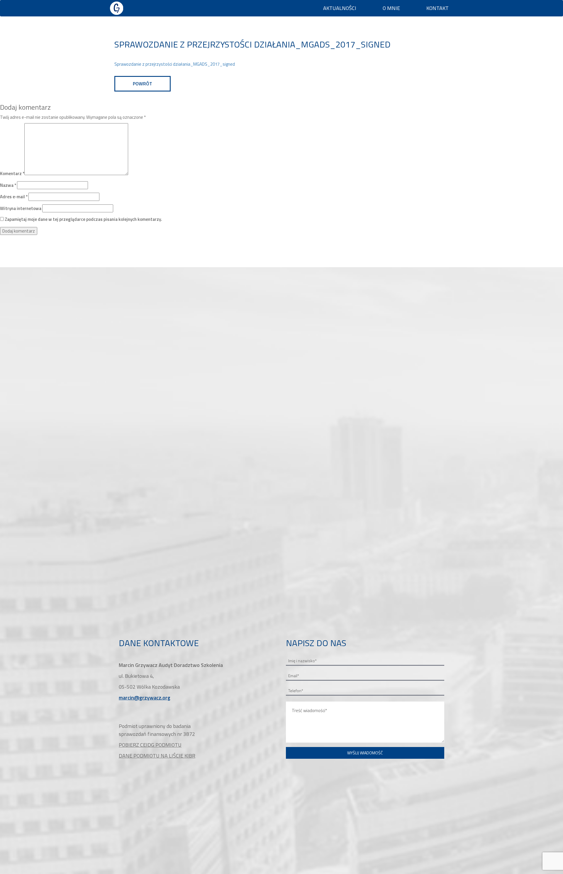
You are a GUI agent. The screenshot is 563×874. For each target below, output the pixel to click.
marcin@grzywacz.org (144, 698)
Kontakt (437, 8)
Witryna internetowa (20, 208)
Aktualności (339, 8)
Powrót (142, 83)
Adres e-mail (14, 197)
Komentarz (12, 173)
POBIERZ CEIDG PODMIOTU (150, 745)
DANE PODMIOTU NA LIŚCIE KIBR (157, 756)
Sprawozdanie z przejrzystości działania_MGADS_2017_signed (174, 64)
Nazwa (8, 185)
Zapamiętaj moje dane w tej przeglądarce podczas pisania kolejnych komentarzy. (83, 219)
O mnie (391, 8)
